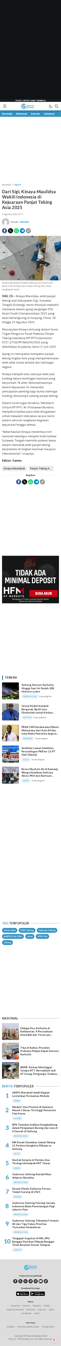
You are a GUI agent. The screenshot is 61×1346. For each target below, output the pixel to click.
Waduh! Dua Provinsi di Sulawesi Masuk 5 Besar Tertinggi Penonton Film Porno (34, 1110)
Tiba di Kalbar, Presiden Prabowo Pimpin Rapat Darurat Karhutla (39, 1051)
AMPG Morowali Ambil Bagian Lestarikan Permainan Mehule (31, 1094)
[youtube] (41, 1281)
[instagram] (36, 1281)
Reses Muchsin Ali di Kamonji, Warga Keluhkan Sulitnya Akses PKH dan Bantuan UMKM (40, 774)
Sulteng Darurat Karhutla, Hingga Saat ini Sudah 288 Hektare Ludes (38, 688)
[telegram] (30, 1281)
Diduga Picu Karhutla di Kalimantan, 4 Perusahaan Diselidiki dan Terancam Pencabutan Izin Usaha (36, 1033)
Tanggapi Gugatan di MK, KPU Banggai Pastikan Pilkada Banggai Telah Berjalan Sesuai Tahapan (33, 1241)
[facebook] (15, 1281)
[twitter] (20, 1281)
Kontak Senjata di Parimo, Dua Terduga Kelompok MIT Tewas (31, 1161)
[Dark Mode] (50, 106)
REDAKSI (24, 221)
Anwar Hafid (10, 930)
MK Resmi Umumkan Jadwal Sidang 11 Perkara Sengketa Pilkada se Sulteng (33, 1145)
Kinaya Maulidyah (14, 468)
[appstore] (22, 1295)
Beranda (6, 184)
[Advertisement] (30, 51)
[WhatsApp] (16, 230)
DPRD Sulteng (27, 930)
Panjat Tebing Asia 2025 (42, 468)
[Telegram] (22, 230)
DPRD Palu (42, 936)
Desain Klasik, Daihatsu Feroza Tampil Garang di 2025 (31, 1190)
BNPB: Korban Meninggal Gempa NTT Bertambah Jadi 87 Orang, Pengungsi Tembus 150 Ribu (38, 1072)
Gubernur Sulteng (47, 930)
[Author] (5, 222)
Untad (30, 936)
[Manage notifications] (54, 1340)
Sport (18, 184)
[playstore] (37, 1295)
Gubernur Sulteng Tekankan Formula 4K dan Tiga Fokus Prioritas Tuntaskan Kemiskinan (35, 1224)
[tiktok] (46, 1281)
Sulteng (7, 942)
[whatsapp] (25, 1281)
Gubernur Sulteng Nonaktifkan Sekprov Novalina (31, 1176)
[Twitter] (10, 230)
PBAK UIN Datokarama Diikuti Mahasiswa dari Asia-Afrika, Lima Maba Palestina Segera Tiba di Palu (40, 731)
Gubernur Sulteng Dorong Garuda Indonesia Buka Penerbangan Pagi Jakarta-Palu (33, 1206)
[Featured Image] (30, 279)
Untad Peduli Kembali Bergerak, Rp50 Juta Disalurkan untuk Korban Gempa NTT (37, 710)
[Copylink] (28, 230)
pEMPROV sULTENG (13, 936)
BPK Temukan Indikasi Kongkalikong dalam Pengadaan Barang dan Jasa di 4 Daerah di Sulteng (35, 1128)
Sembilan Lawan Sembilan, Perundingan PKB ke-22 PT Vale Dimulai (39, 751)
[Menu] (4, 106)
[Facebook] (4, 230)
